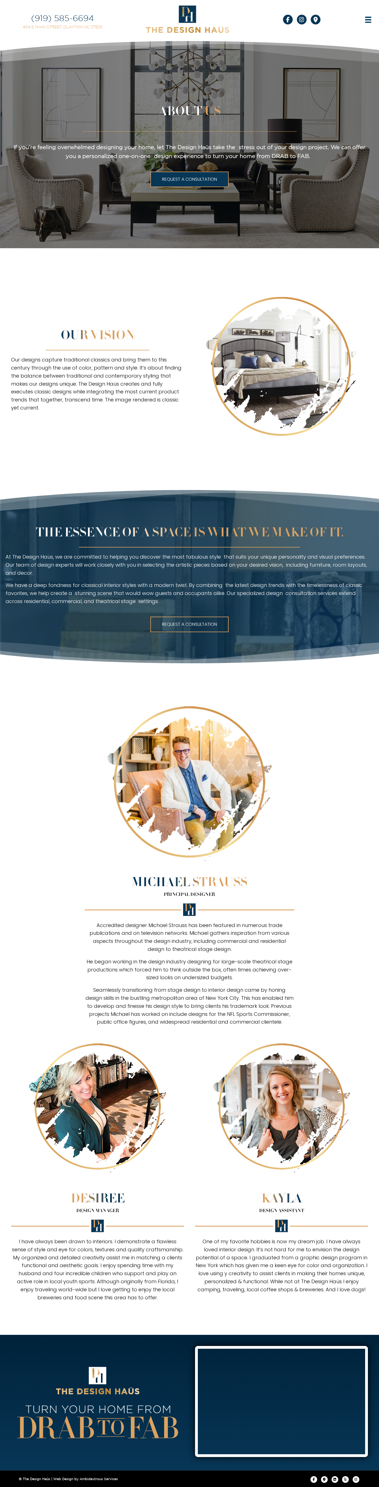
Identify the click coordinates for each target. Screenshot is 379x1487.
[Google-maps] (324, 1479)
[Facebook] (314, 1479)
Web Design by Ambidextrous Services (85, 1479)
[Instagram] (356, 1479)
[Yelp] (345, 1479)
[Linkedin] (335, 1479)
